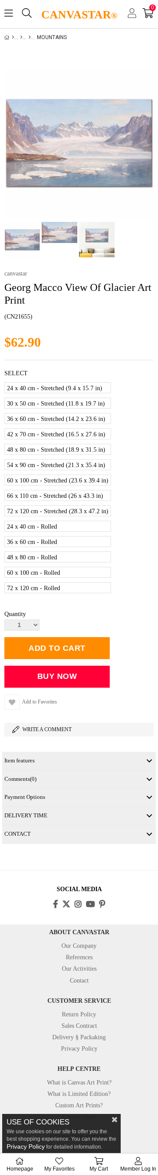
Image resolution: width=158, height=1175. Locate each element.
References (79, 957)
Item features (19, 760)
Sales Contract (79, 1026)
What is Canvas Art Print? (79, 1082)
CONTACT (17, 833)
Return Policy (79, 1014)
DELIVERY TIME (25, 815)
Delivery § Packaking (79, 1037)
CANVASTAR (79, 14)
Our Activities (79, 968)
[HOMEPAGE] (13, 37)
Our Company (79, 946)
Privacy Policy (79, 1048)
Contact (79, 980)
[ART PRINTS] (21, 37)
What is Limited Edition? (79, 1094)
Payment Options (24, 797)
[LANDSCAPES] (30, 37)
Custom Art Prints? (79, 1105)
